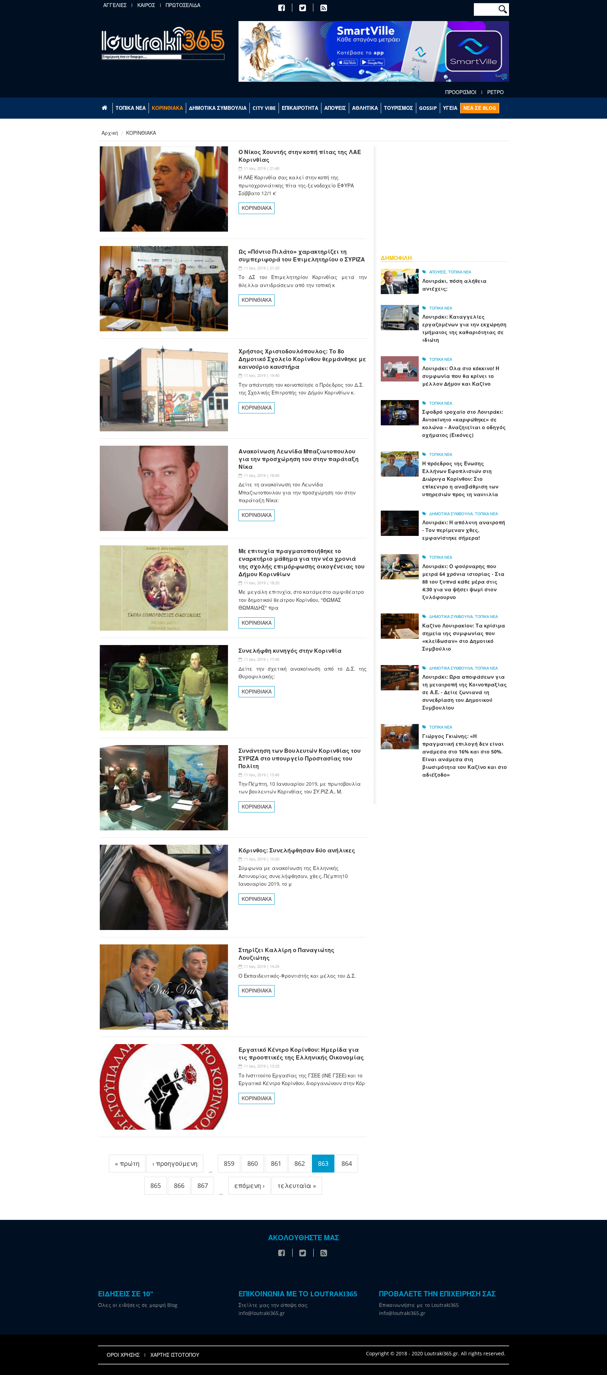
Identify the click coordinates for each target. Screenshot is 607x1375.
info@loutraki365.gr (262, 1313)
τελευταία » (297, 1185)
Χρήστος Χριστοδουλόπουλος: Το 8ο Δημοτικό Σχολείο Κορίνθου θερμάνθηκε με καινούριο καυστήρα (302, 359)
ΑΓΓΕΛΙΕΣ (114, 5)
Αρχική (110, 132)
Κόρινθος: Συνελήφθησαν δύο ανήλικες (297, 850)
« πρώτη (127, 1163)
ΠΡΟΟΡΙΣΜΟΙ (460, 92)
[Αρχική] (163, 43)
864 (346, 1163)
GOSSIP (428, 108)
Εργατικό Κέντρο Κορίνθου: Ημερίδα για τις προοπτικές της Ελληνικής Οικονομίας (301, 1053)
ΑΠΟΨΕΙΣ (335, 108)
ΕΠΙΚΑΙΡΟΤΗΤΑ (300, 108)
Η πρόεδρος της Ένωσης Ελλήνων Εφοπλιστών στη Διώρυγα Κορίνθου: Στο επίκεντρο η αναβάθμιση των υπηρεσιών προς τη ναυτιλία (460, 479)
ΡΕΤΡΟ (495, 92)
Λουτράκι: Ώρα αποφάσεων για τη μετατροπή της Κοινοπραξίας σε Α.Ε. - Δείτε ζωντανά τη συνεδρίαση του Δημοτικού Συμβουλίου (464, 692)
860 (252, 1163)
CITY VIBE (264, 108)
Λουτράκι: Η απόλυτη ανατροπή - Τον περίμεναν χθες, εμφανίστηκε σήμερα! (463, 530)
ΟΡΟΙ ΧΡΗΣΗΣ (123, 1355)
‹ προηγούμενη (174, 1163)
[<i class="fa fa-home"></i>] (105, 108)
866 (179, 1185)
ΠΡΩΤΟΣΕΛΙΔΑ (183, 5)
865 (155, 1185)
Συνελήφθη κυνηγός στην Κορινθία (290, 651)
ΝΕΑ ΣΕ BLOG (479, 108)
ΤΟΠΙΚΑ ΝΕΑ (131, 108)
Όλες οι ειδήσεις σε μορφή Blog (137, 1305)
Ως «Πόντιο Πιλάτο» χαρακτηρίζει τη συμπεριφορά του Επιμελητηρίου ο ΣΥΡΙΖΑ (302, 255)
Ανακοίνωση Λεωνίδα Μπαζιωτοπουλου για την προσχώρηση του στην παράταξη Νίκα (299, 459)
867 (202, 1185)
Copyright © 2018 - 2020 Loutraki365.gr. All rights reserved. (435, 1353)
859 (229, 1163)
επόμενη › (249, 1185)
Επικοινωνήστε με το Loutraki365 (419, 1305)
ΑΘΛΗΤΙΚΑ (365, 108)
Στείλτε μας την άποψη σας (273, 1305)
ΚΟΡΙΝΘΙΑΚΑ (167, 108)
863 (323, 1163)
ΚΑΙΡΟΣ (146, 5)
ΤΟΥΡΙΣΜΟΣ (398, 108)
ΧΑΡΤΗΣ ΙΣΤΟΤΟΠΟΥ (174, 1355)
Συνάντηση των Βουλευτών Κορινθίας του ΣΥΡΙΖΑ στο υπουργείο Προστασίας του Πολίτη (300, 758)
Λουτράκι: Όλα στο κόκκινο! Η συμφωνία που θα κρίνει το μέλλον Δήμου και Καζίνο (460, 376)
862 (299, 1163)
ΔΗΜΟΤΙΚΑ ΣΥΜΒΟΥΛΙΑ (218, 108)
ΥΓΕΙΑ (450, 108)
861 (276, 1163)
